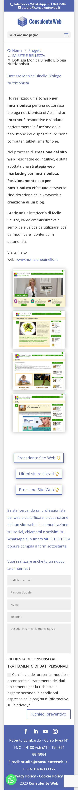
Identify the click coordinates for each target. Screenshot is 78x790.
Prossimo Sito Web (36, 489)
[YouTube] (45, 731)
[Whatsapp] (11, 779)
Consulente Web (43, 783)
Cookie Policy (51, 776)
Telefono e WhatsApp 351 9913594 (39, 4)
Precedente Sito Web (36, 458)
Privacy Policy (23, 776)
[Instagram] (55, 731)
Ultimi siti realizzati (36, 473)
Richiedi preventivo (48, 714)
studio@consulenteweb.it (44, 761)
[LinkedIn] (35, 731)
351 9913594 (59, 539)
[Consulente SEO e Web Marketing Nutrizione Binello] (39, 307)
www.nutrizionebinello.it (37, 259)
